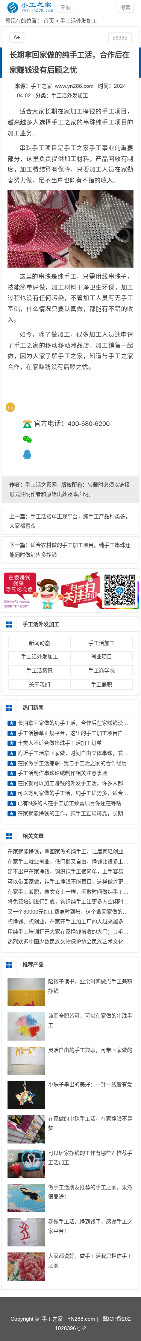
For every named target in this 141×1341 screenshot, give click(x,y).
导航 (65, 8)
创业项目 (101, 657)
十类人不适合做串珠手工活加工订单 (60, 743)
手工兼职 (101, 684)
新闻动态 (39, 643)
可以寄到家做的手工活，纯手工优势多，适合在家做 (78, 793)
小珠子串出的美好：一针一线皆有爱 (90, 1084)
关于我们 (39, 684)
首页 (49, 21)
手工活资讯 (39, 670)
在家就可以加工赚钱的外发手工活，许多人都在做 (75, 783)
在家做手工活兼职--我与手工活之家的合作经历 (72, 763)
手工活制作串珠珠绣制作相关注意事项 (62, 773)
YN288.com (81, 1319)
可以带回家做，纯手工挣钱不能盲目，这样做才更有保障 (73, 882)
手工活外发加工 (78, 21)
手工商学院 (101, 670)
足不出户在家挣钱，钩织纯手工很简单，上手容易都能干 (73, 871)
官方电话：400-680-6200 (72, 423)
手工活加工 (101, 643)
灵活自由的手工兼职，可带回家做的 (90, 1050)
